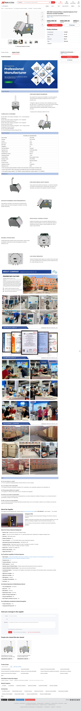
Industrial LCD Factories (38, 691)
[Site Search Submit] (53, 2)
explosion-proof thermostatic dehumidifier (28, 671)
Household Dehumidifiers (5, 669)
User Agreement (47, 706)
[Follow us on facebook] (70, 699)
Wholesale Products (40, 703)
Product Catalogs (18, 666)
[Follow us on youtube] (75, 699)
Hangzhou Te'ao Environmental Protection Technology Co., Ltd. (58, 15)
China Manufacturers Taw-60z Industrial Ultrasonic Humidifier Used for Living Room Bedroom (8, 656)
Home (2, 8)
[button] (49, 2)
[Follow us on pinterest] (77, 699)
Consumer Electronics (9, 8)
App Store (4, 699)
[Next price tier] (80, 21)
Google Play (11, 699)
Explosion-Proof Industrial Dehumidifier (47, 669)
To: (7, 619)
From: (7, 616)
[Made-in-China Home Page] (7, 2)
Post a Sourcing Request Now (34, 632)
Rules (79, 6)
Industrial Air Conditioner (23, 556)
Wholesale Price (47, 703)
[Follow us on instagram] (74, 699)
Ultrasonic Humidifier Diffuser (32, 694)
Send (10, 632)
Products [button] (20, 2)
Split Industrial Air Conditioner (65, 671)
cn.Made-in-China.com (51, 704)
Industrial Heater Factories (17, 691)
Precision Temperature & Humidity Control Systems (49, 671)
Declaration (53, 706)
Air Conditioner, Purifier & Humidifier (20, 8)
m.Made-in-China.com (43, 704)
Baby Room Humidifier (32, 685)
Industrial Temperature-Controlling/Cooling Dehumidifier (11, 671)
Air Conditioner (11, 685)
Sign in (78, 3)
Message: (6, 622)
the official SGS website (29, 511)
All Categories (5, 6)
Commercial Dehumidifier (64, 669)
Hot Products (16, 703)
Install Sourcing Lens (31, 699)
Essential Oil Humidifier (43, 685)
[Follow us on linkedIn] (79, 699)
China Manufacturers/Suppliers (31, 703)
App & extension (65, 6)
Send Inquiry (55, 25)
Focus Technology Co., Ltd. (32, 706)
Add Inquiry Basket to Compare (23, 46)
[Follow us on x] (72, 699)
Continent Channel (54, 703)
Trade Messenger (20, 699)
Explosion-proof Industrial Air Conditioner (8, 673)
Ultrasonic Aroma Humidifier (51, 691)
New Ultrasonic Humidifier (63, 691)
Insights (65, 703)
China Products (22, 703)
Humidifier (30, 8)
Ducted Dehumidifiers (25, 673)
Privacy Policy (58, 706)
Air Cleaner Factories (6, 691)
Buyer (53, 6)
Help (58, 6)
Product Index (61, 703)
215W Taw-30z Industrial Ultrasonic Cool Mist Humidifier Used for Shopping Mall (23, 656)
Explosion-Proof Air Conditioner (14, 558)
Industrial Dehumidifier (13, 556)
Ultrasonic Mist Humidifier (19, 694)
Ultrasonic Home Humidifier (7, 694)
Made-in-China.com (35, 704)
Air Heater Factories (28, 691)
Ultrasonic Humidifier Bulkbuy (45, 694)
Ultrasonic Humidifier (37, 8)
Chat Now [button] (73, 25)
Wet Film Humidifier (44, 673)
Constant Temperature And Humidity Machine (38, 556)
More (2, 696)
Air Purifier (27, 558)
